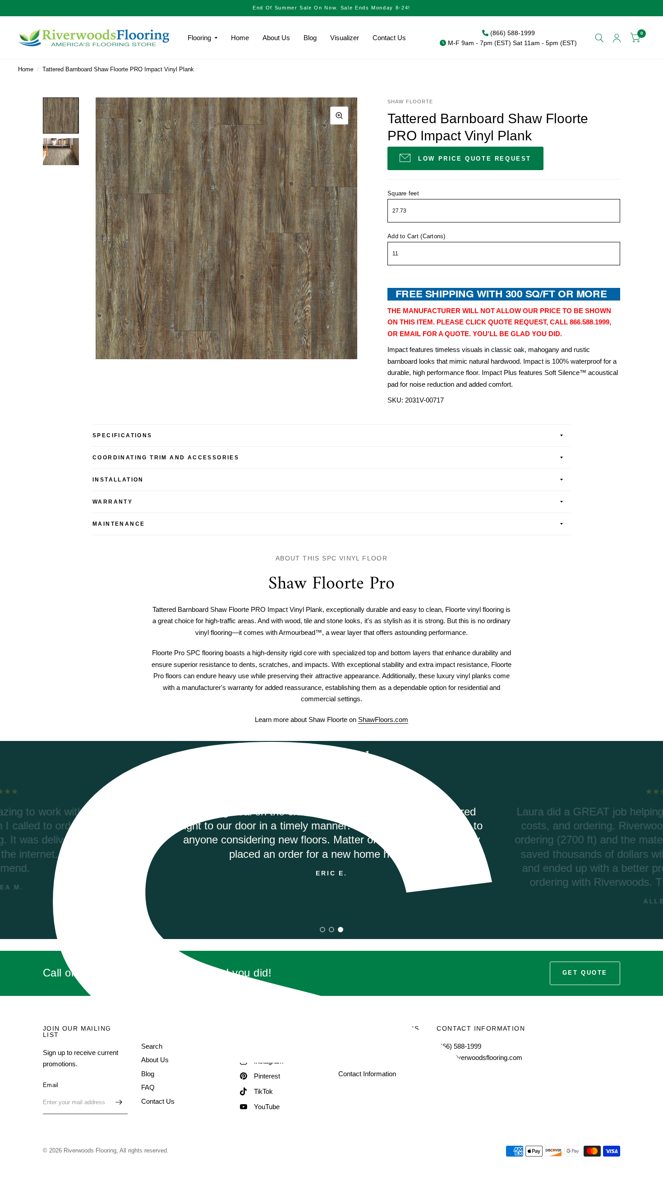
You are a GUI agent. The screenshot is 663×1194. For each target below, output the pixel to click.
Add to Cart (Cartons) (416, 236)
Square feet (403, 193)
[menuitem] (202, 38)
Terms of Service (363, 1060)
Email (50, 1085)
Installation (118, 480)
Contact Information (367, 1074)
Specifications (122, 435)
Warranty (112, 502)
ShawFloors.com (383, 719)
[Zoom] (339, 115)
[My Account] (617, 38)
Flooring (199, 38)
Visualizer (344, 38)
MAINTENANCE (118, 524)
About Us (276, 38)
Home (240, 38)
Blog (310, 38)
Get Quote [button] (585, 972)
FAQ (148, 1087)
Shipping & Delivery (367, 1046)
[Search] (599, 38)
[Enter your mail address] (119, 1102)
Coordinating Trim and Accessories (165, 457)
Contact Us (389, 38)
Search (151, 1046)
